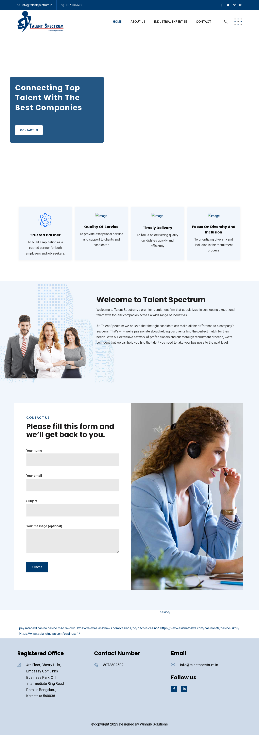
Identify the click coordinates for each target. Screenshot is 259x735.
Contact (203, 21)
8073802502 (74, 5)
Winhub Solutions (154, 724)
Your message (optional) (44, 526)
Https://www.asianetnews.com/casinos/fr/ (49, 634)
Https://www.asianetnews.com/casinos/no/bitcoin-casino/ (117, 628)
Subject (31, 501)
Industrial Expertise (170, 21)
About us (138, 21)
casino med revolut (61, 628)
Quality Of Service (101, 226)
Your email (34, 476)
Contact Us (29, 130)
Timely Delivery (157, 227)
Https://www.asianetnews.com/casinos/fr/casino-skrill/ (200, 628)
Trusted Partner (45, 235)
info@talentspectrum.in (37, 5)
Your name (34, 451)
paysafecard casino (33, 628)
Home (117, 21)
